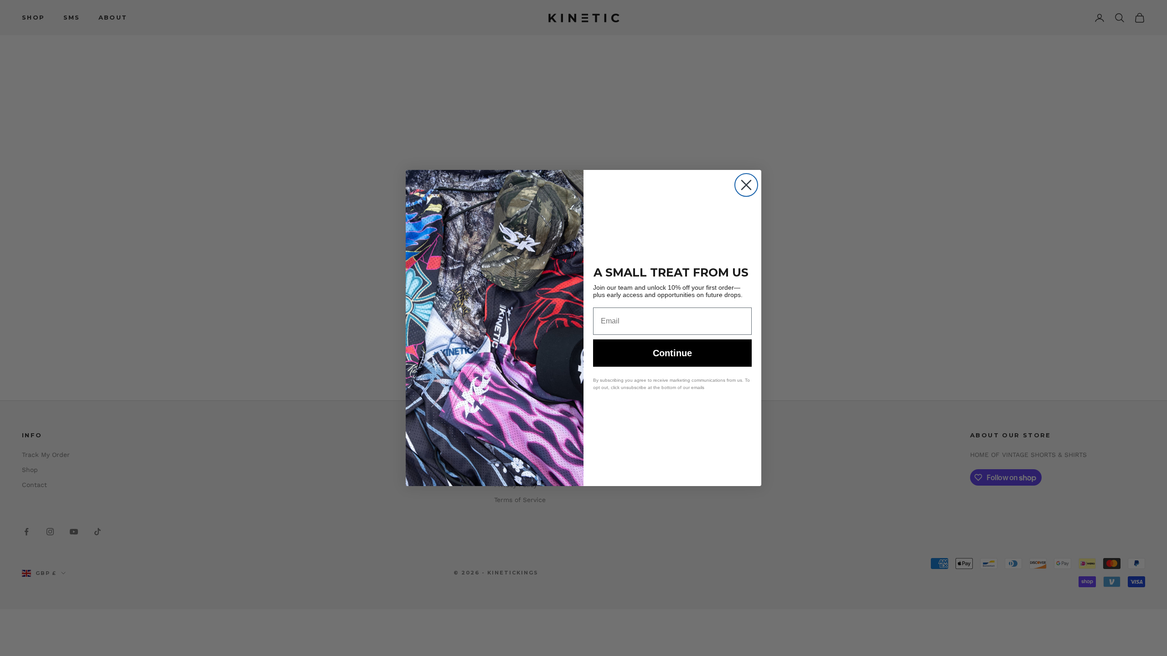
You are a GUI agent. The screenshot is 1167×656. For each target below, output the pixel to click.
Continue (672, 353)
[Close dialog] (746, 185)
